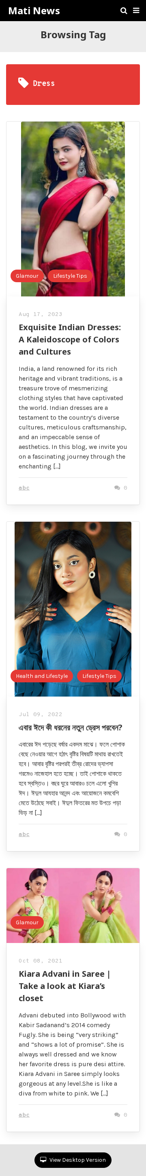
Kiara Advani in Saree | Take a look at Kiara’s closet (65, 986)
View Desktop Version (77, 1159)
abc (24, 488)
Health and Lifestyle (42, 676)
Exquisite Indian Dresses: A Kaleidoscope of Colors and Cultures (70, 339)
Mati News (34, 10)
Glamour (27, 275)
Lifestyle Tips (70, 275)
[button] (136, 10)
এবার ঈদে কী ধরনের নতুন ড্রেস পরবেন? (70, 727)
